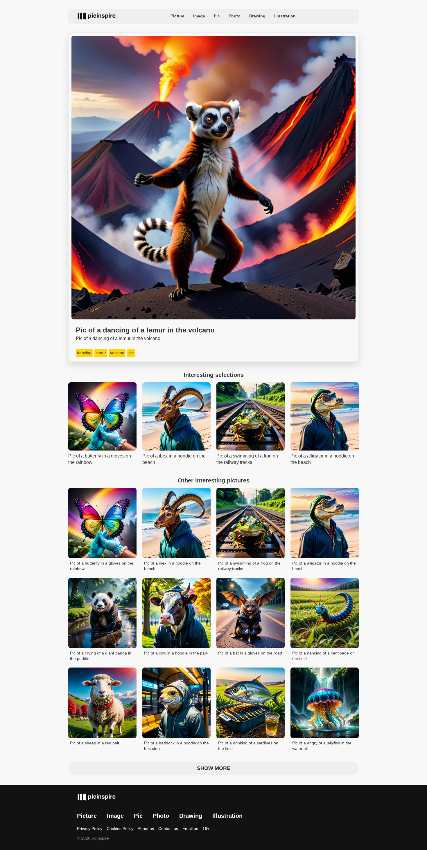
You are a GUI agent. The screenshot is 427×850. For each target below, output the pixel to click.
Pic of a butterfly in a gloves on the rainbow (101, 566)
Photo (235, 16)
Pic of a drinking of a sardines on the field (248, 746)
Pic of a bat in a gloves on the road (250, 653)
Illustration (285, 16)
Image (199, 16)
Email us (190, 828)
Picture (177, 16)
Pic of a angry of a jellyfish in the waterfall (321, 746)
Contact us (168, 828)
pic (131, 352)
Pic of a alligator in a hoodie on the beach (324, 566)
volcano (117, 352)
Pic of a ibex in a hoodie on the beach (172, 566)
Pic (217, 16)
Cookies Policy (120, 828)
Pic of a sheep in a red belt (94, 743)
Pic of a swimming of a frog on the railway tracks (249, 566)
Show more (213, 768)
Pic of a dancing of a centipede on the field (323, 656)
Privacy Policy (89, 828)
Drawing (257, 16)
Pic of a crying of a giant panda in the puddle (100, 656)
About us (146, 828)
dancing (84, 352)
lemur (101, 352)
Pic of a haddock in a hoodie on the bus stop (176, 746)
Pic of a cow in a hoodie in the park (176, 653)
